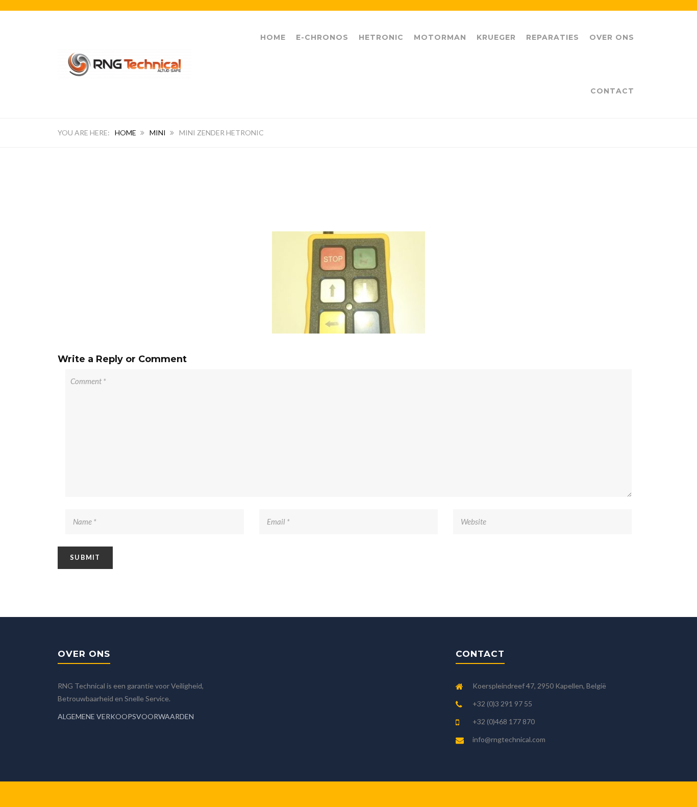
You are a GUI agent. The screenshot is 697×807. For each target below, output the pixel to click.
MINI (158, 132)
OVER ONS (611, 37)
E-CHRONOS (322, 37)
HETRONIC (381, 37)
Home (273, 37)
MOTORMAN (440, 37)
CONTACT (612, 91)
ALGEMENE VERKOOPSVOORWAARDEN (126, 716)
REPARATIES (552, 37)
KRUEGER (496, 37)
